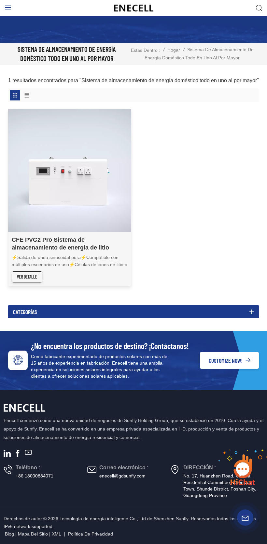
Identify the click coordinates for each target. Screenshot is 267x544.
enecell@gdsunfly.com (122, 475)
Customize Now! (226, 360)
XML (56, 533)
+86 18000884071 (34, 475)
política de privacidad (90, 533)
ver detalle (27, 277)
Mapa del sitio (33, 533)
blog (9, 533)
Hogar (173, 50)
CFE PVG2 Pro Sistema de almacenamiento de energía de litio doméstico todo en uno (60, 243)
